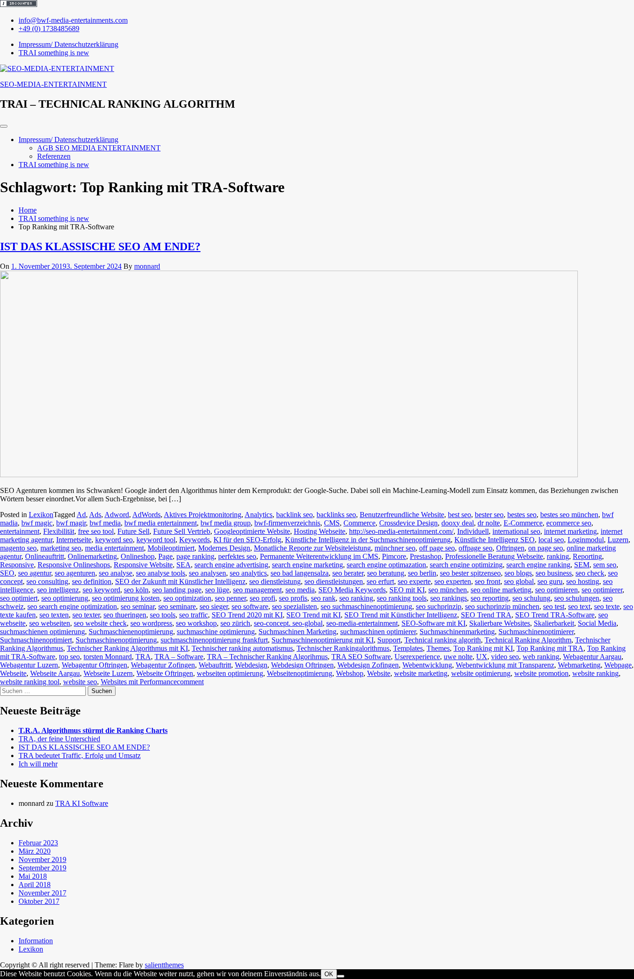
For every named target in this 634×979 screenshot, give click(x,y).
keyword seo (114, 540)
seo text (579, 606)
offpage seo (475, 548)
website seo (80, 682)
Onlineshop (138, 556)
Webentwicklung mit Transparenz (505, 665)
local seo (551, 540)
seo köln (136, 590)
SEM (581, 565)
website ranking (595, 673)
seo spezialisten (294, 606)
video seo (505, 657)
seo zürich (235, 623)
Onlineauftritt (44, 556)
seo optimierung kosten (126, 598)
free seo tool (96, 531)
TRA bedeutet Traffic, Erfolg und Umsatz (80, 755)
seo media (300, 590)
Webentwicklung (427, 665)
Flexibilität (58, 531)
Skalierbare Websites (499, 623)
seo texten (54, 615)
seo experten (452, 581)
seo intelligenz (58, 590)
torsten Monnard (108, 657)
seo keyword (101, 590)
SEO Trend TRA (486, 615)
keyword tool (155, 540)
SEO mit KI (407, 590)
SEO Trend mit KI (313, 615)
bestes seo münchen (569, 515)
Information (36, 941)
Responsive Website (143, 565)
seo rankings (448, 598)
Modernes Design (224, 548)
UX (481, 657)
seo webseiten (49, 623)
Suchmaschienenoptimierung (131, 631)
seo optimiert (19, 598)
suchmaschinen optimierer (378, 631)
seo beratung (385, 573)
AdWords (146, 515)
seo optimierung (64, 598)
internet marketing (570, 531)
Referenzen (54, 156)
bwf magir (71, 523)
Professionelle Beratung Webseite (494, 556)
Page (165, 556)
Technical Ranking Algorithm (528, 640)
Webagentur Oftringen (94, 665)
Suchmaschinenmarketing (457, 631)
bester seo (489, 515)
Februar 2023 (38, 843)
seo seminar (138, 606)
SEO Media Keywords (352, 590)
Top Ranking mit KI (483, 648)
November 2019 (42, 859)
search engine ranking (538, 565)
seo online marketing (501, 590)
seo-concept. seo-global (288, 623)
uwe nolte (458, 657)
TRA (143, 657)
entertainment (19, 531)
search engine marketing (307, 565)
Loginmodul (586, 540)
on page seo (545, 548)
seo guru (550, 581)
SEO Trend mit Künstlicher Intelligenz (400, 615)
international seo (516, 531)
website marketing (420, 673)
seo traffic (193, 615)
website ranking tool (29, 682)
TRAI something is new (54, 165)
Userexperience (417, 657)
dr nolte (489, 523)
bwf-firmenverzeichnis (287, 523)
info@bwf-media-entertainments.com (73, 20)
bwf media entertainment (160, 523)
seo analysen (207, 573)
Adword (116, 515)
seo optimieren (556, 590)
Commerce (359, 523)
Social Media (597, 623)
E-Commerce (523, 523)
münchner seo (395, 548)
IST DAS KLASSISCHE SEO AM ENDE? (100, 246)
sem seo (604, 565)
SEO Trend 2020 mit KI (247, 615)
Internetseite (73, 540)
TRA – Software (179, 657)
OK (328, 974)
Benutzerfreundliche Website (402, 515)
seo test (553, 606)
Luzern (618, 540)
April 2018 (35, 884)
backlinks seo (336, 515)
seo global (519, 581)
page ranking (195, 556)
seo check (590, 573)
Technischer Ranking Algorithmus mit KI (127, 648)
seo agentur (34, 573)
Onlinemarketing (92, 556)
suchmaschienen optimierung (42, 631)
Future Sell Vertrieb (181, 531)
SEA (183, 565)
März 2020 (35, 851)
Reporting (587, 556)
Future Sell (133, 531)
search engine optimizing (466, 565)
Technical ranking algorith (442, 640)
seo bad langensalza (300, 573)
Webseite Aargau (55, 673)
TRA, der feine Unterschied (59, 739)
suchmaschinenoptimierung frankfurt (214, 640)
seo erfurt (380, 581)
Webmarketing (579, 665)
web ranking (541, 657)
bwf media (105, 523)
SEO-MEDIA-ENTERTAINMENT (53, 84)
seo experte (414, 581)
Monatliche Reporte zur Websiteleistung (312, 548)
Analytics (258, 515)
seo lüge (217, 590)
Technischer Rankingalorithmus (343, 648)
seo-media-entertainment (362, 623)
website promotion (541, 673)
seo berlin (422, 573)
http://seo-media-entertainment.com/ (401, 531)
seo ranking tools (402, 598)
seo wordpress (151, 623)
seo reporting (490, 598)
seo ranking (356, 598)
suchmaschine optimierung (216, 631)
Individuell (473, 531)
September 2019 (42, 868)
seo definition (91, 581)
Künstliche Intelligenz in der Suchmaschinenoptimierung (368, 540)
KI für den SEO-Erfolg (247, 540)
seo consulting (47, 581)
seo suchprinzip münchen (502, 606)
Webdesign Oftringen (302, 665)
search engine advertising (231, 565)
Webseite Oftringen (164, 673)
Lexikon (41, 515)
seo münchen (447, 590)
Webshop (349, 673)
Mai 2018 (33, 876)
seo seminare (177, 606)
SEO (7, 573)
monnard (147, 266)
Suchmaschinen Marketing (297, 631)
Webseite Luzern (108, 673)
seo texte (607, 606)
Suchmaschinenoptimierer (536, 631)
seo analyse (115, 573)
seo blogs (518, 573)
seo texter (86, 615)
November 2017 (42, 893)
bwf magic (36, 523)
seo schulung (531, 598)
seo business (554, 573)
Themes (438, 648)
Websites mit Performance (139, 682)
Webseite (13, 673)
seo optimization (187, 598)
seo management (257, 590)
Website (378, 673)
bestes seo (522, 515)
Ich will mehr (38, 764)
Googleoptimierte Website (252, 531)
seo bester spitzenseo (470, 573)
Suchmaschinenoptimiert (36, 640)
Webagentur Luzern (29, 665)
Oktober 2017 (39, 901)
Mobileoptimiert (171, 548)
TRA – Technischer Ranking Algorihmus (267, 657)
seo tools (162, 615)
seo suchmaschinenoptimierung (366, 606)
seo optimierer (602, 590)
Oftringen (510, 548)
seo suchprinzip (438, 606)
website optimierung (481, 673)
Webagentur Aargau (592, 657)
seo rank (323, 598)
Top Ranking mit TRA (550, 648)
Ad (81, 515)
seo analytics (248, 573)
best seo (459, 515)
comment (190, 682)
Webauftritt (215, 665)
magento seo (18, 548)
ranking (558, 556)
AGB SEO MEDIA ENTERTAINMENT (99, 148)
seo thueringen (125, 615)
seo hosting (582, 581)
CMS (332, 523)
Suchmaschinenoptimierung (116, 640)
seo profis (293, 598)
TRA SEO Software (361, 657)
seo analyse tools (160, 573)
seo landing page (176, 590)
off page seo (437, 548)
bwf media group (226, 523)
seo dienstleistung (275, 581)
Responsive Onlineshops (74, 565)
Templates (408, 648)
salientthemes (164, 965)
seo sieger (214, 606)
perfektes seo (237, 556)
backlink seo (294, 515)
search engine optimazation (386, 565)
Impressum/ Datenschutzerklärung (68, 139)
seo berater (347, 573)
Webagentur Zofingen (163, 665)
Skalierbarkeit (554, 623)
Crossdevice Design (408, 523)
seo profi (262, 598)
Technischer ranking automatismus (242, 648)
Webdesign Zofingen (368, 665)
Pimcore (394, 556)
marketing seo (60, 548)
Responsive (17, 565)
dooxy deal (457, 523)
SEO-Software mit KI (433, 623)
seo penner (230, 598)
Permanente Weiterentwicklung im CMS (319, 556)
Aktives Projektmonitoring (202, 515)
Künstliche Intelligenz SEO (494, 540)
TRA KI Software (81, 803)
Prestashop (425, 556)
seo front (487, 581)
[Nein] (340, 976)
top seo (69, 657)
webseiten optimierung (230, 673)
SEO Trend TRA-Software (555, 615)
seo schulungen (576, 598)
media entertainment (114, 548)
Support (389, 640)
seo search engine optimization (72, 606)
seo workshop (196, 623)
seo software (250, 606)
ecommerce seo (568, 523)
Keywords (194, 540)
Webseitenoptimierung (299, 673)
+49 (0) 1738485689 (49, 28)
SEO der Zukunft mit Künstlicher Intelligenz (180, 581)
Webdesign (251, 665)
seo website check (100, 623)
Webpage (618, 665)
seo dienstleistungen (333, 581)
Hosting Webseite (319, 531)
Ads (95, 515)
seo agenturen (75, 573)
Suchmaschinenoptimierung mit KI (323, 640)
